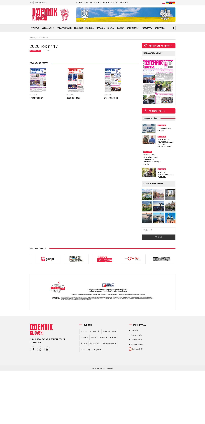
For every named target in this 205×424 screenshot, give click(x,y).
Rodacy (120, 28)
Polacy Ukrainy (64, 28)
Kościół (111, 28)
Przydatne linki (137, 344)
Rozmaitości (133, 28)
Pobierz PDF (137, 349)
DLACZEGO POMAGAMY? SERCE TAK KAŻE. (166, 174)
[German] (173, 2)
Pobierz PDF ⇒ (157, 111)
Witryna (35, 28)
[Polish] (163, 2)
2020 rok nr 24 (36, 98)
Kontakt (134, 330)
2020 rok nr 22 (111, 98)
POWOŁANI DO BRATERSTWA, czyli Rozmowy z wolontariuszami (165, 143)
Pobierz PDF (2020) (35, 51)
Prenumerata (136, 335)
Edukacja (78, 28)
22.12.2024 (46, 51)
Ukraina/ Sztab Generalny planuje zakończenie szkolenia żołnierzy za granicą (152, 159)
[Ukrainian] (167, 2)
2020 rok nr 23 (73, 98)
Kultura (89, 28)
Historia (100, 28)
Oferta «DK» (136, 339)
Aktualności (48, 28)
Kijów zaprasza (109, 343)
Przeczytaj (147, 28)
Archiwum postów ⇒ (160, 46)
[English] (170, 2)
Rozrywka (160, 28)
